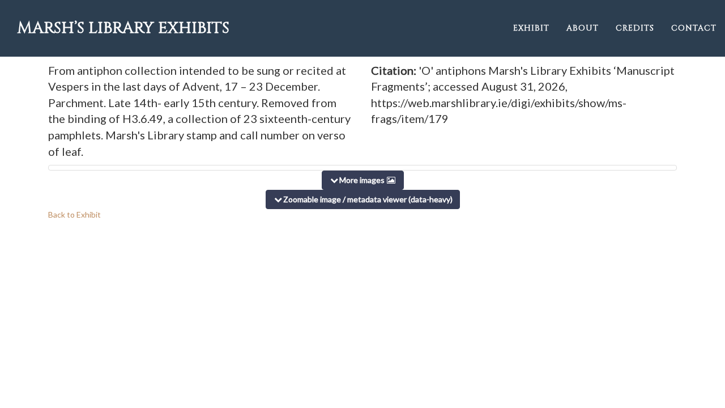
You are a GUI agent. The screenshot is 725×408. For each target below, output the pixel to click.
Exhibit (531, 28)
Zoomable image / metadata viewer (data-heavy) (368, 199)
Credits (635, 28)
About (582, 28)
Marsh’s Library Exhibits (123, 28)
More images (362, 180)
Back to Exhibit (74, 214)
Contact (694, 28)
